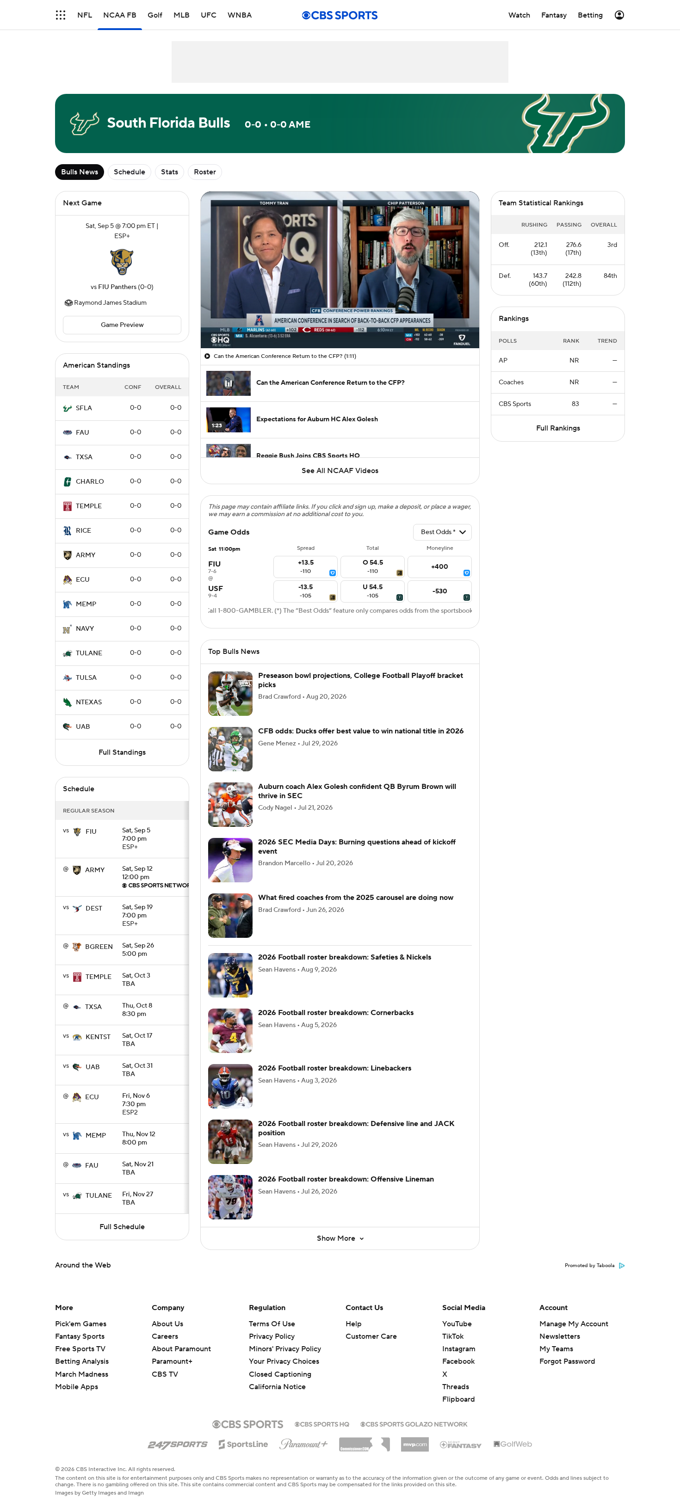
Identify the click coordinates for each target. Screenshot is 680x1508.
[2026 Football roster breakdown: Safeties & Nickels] (230, 975)
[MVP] (415, 1441)
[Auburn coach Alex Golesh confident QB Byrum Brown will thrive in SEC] (230, 804)
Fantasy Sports (80, 1336)
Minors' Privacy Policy (285, 1349)
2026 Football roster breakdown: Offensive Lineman (346, 1179)
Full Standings (122, 752)
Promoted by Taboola (590, 1265)
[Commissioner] (364, 1441)
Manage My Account (573, 1324)
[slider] (340, 321)
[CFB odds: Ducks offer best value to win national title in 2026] (230, 749)
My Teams (556, 1349)
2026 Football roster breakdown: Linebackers (334, 1068)
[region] (340, 269)
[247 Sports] (178, 1442)
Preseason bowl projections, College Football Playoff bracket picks (360, 680)
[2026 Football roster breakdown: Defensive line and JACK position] (230, 1142)
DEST (94, 909)
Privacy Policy (272, 1336)
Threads (455, 1386)
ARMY (85, 555)
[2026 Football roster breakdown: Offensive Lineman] (230, 1197)
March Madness (81, 1374)
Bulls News (79, 172)
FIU (91, 832)
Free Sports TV (80, 1349)
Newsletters (559, 1336)
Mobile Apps (76, 1386)
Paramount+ (172, 1361)
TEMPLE (89, 506)
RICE (83, 531)
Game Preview (122, 325)
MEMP (86, 604)
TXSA (84, 457)
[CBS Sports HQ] (322, 1423)
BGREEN (99, 947)
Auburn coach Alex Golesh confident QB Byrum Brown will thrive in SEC (357, 791)
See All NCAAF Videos (340, 470)
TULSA (86, 678)
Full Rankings (558, 428)
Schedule (129, 172)
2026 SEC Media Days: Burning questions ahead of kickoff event (357, 846)
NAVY (85, 629)
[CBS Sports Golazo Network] (414, 1423)
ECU (83, 580)
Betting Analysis (82, 1361)
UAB (83, 727)
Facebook (458, 1361)
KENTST (98, 1037)
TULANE (89, 653)
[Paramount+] (303, 1442)
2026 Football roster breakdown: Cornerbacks (336, 1012)
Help (354, 1324)
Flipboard (458, 1399)
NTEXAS (89, 702)
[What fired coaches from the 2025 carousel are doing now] (230, 915)
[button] (60, 15)
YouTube (457, 1324)
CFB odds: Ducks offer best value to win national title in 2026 (361, 731)
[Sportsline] (243, 1442)
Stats (169, 172)
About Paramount (181, 1349)
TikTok (453, 1336)
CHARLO (90, 482)
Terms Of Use (272, 1324)
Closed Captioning (280, 1365)
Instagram (459, 1349)
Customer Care (371, 1336)
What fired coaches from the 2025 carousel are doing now (355, 897)
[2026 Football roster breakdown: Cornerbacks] (230, 1031)
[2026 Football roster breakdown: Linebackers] (230, 1086)
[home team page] (122, 262)
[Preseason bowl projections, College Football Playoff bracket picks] (230, 693)
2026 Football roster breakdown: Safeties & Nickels (344, 957)
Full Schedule (122, 1226)
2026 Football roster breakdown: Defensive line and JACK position (356, 1128)
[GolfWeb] (513, 1444)
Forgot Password (567, 1361)
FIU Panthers (117, 287)
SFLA (84, 408)
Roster (205, 172)
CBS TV (165, 1374)
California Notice (277, 1378)
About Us (167, 1324)
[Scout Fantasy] (461, 1444)
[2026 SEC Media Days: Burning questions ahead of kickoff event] (230, 860)
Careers (165, 1336)
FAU (82, 433)
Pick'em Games (80, 1324)
